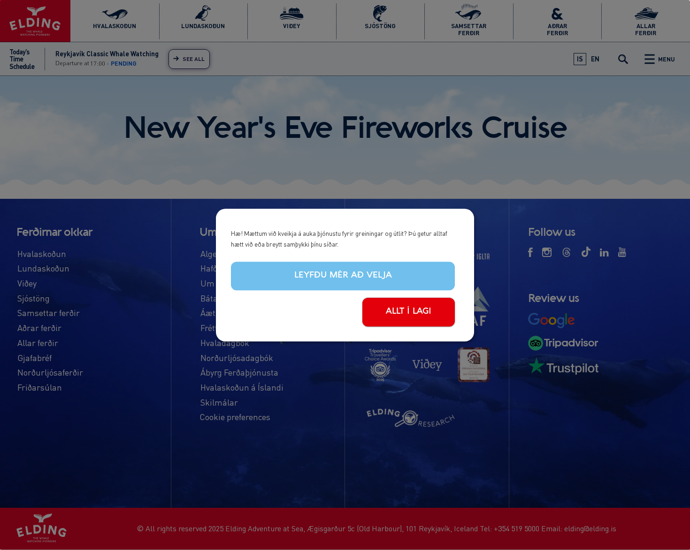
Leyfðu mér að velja (343, 275)
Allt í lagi (408, 311)
